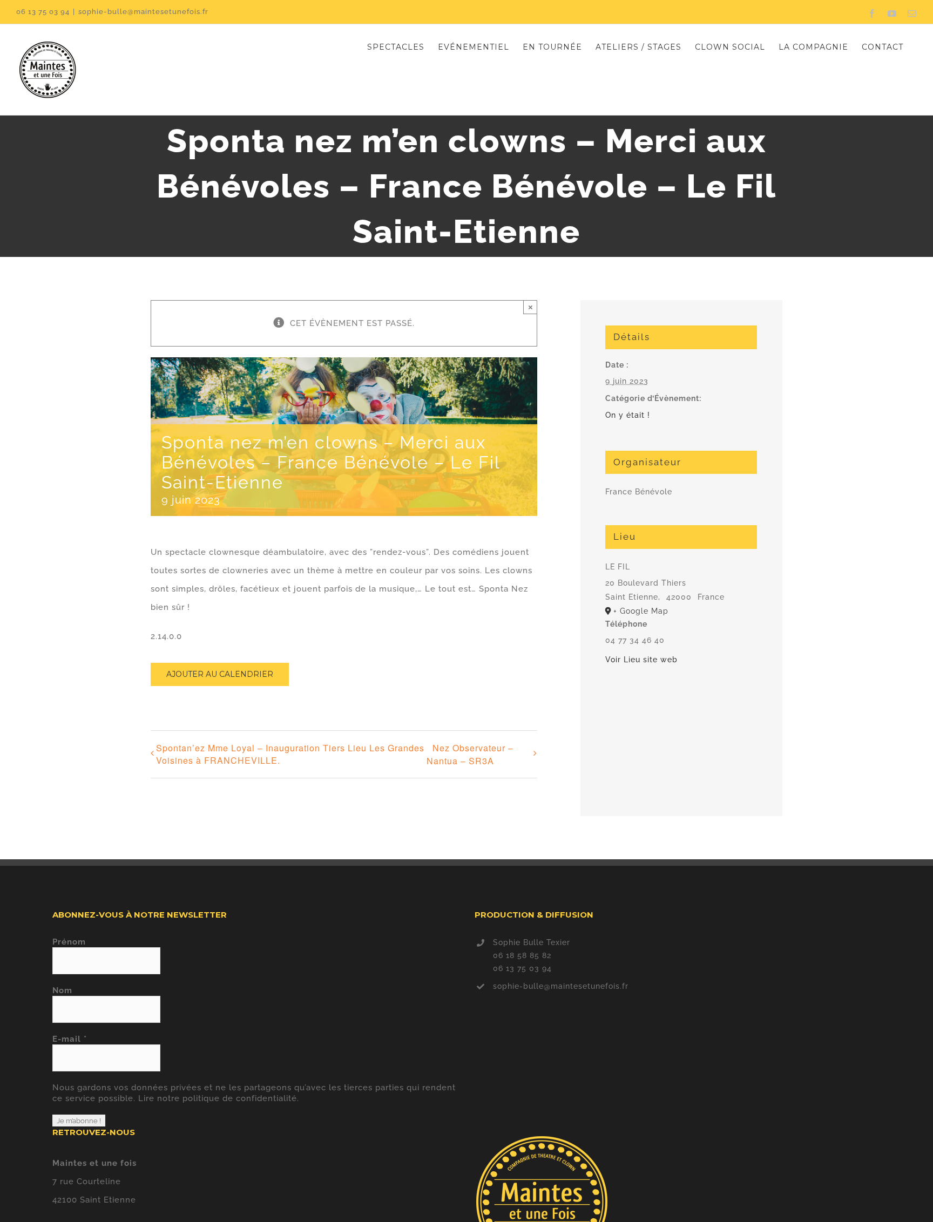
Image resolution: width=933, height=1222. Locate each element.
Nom (62, 990)
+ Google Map (640, 611)
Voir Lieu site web (641, 659)
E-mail (69, 1039)
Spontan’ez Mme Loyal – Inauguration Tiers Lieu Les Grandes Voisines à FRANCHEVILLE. (290, 754)
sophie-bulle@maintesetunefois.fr (143, 12)
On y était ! (627, 415)
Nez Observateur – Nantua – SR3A (470, 754)
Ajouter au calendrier (219, 674)
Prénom (69, 942)
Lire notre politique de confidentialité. (218, 1098)
